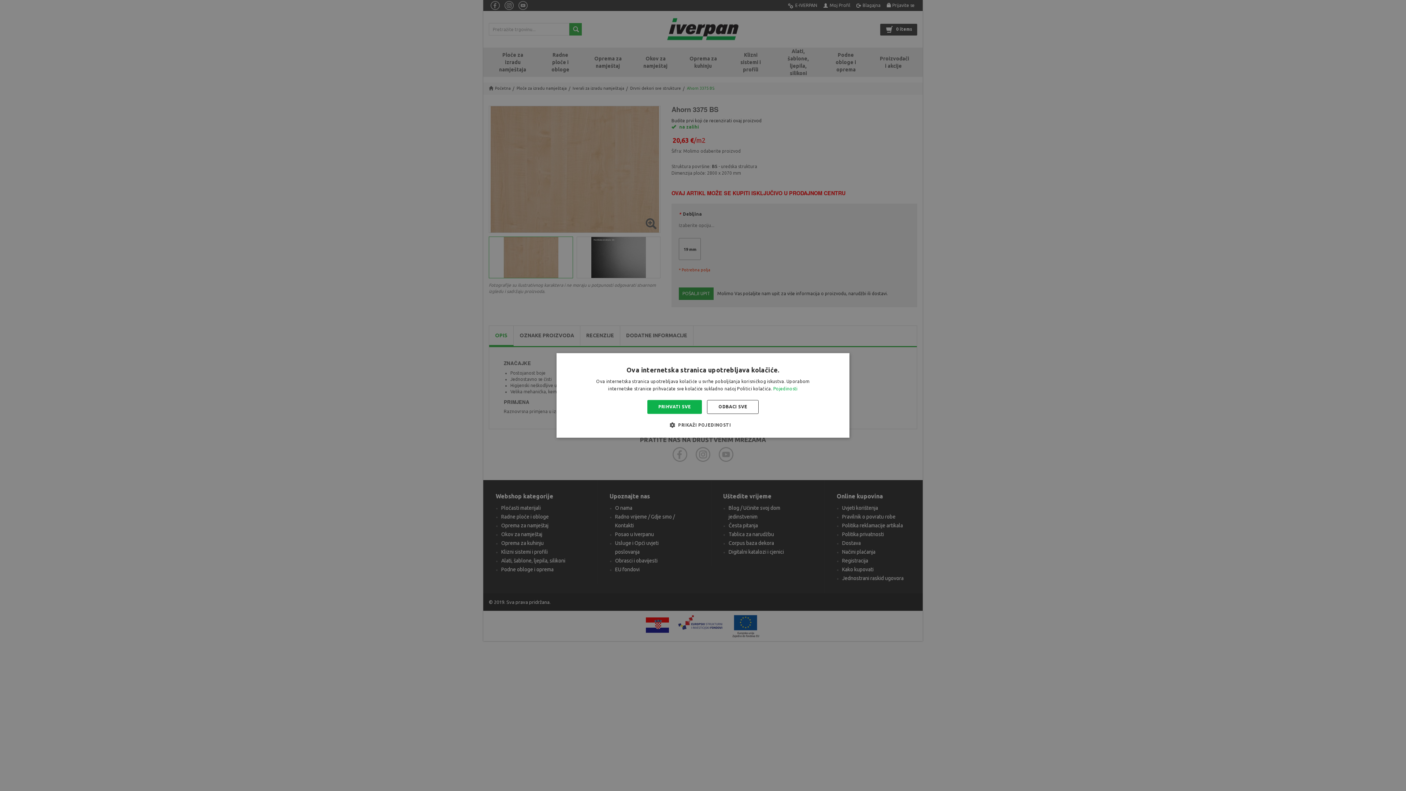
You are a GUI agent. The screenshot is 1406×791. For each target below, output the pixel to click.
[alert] (703, 395)
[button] (703, 425)
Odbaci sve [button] (732, 406)
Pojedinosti (785, 389)
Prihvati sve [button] (674, 406)
